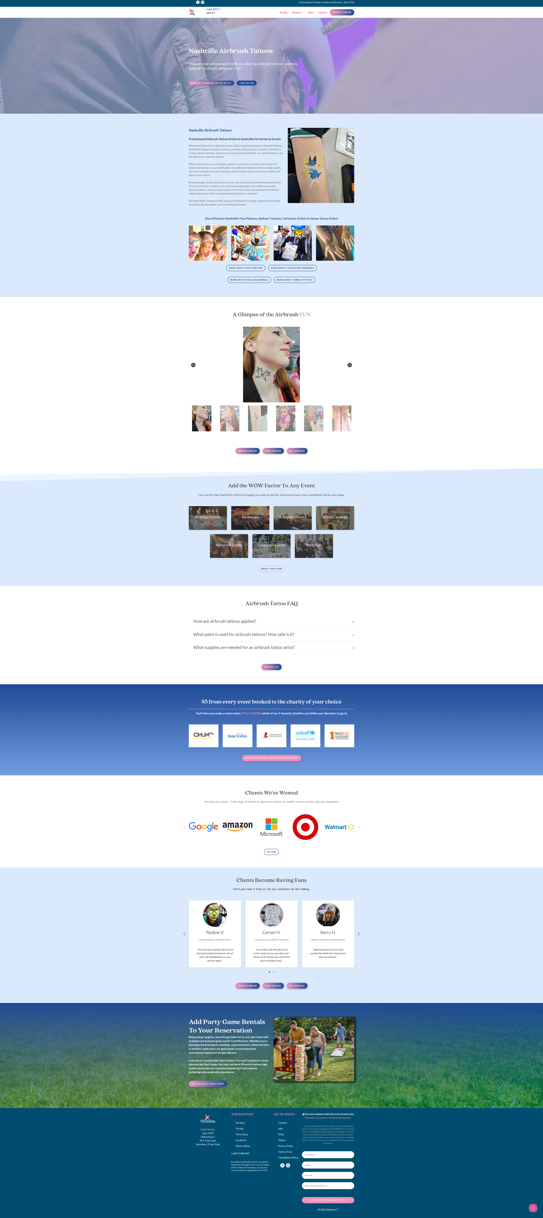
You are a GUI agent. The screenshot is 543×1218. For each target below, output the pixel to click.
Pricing (283, 12)
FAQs (281, 1134)
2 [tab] (274, 972)
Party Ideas (242, 1134)
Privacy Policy (285, 1145)
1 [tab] (269, 972)
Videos (282, 1140)
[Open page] (208, 1118)
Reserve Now (243, 1145)
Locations (241, 1140)
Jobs (280, 1128)
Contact (322, 12)
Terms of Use (285, 1151)
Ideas (310, 12)
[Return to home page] (192, 12)
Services (296, 12)
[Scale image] (208, 243)
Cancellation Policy (288, 1157)
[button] (198, 2)
